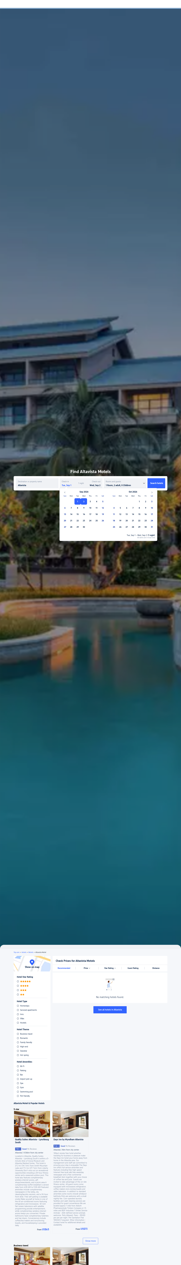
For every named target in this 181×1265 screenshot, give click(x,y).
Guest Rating (133, 968)
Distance (156, 968)
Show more (90, 1241)
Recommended (64, 968)
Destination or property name (30, 481)
